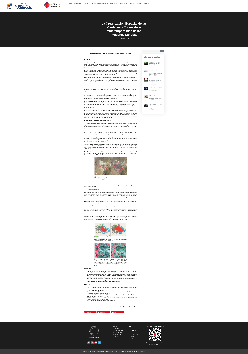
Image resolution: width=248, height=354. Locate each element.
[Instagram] (92, 342)
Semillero (131, 3)
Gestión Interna (78, 3)
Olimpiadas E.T (113, 3)
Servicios (146, 3)
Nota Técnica (124, 19)
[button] (90, 312)
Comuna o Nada (123, 3)
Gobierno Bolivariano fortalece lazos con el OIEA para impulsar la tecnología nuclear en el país (155, 97)
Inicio (70, 3)
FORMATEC (139, 3)
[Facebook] (88, 342)
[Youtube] (95, 342)
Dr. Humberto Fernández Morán (100, 3)
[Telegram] (99, 342)
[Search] (162, 51)
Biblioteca (87, 3)
